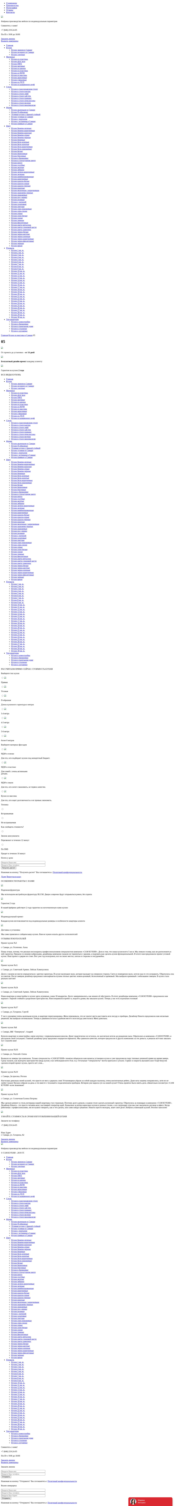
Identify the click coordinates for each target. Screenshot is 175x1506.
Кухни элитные (18, 54)
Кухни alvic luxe (18, 61)
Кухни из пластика (19, 59)
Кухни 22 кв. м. (18, 299)
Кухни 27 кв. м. (18, 310)
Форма (9, 107)
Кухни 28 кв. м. (18, 312)
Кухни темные (17, 220)
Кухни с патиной (18, 202)
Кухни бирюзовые (19, 154)
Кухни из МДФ (18, 73)
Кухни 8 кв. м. (17, 266)
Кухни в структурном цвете (23, 160)
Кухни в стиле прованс (21, 98)
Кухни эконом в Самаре (21, 50)
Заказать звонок (8, 39)
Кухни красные (18, 188)
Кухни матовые (18, 66)
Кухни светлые (17, 206)
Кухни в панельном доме (22, 326)
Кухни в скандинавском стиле (24, 89)
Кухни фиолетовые (19, 223)
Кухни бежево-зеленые (21, 128)
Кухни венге (16, 163)
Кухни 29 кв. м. (18, 315)
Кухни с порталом (19, 119)
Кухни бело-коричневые (22, 147)
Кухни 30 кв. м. (18, 317)
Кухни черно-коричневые (22, 239)
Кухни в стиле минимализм (23, 105)
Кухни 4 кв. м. (17, 257)
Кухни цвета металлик (21, 225)
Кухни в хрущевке (19, 331)
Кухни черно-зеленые (20, 236)
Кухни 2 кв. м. (17, 253)
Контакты (10, 12)
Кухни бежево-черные (21, 137)
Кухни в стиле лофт (20, 94)
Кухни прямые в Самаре (22, 124)
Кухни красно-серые (20, 183)
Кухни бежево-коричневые (23, 130)
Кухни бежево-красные (21, 133)
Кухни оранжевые (19, 195)
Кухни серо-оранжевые (21, 209)
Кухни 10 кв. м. (18, 271)
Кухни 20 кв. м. (18, 294)
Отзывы (9, 10)
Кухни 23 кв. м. (18, 301)
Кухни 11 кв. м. (18, 273)
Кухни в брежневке (19, 158)
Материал (10, 57)
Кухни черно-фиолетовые (22, 241)
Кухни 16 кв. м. (18, 285)
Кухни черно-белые (19, 232)
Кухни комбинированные (22, 177)
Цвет (8, 126)
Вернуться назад (14, 877)
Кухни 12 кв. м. (18, 276)
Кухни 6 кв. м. (17, 262)
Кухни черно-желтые (20, 234)
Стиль (9, 87)
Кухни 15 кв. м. (18, 282)
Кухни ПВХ (16, 64)
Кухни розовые (18, 200)
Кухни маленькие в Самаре (23, 110)
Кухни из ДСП (17, 82)
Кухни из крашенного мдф (23, 84)
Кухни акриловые (19, 78)
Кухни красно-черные (20, 186)
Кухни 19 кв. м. (18, 292)
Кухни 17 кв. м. (18, 287)
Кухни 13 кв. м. (18, 278)
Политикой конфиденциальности (67, 872)
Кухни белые (17, 151)
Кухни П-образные (19, 112)
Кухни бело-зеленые (20, 142)
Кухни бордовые (18, 156)
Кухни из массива (19, 75)
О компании (11, 3)
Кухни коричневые (19, 179)
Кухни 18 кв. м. (18, 289)
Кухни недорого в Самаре (22, 52)
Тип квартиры (12, 319)
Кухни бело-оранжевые (21, 149)
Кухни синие (17, 218)
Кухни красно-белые (20, 181)
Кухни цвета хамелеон (21, 230)
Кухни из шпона (18, 68)
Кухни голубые (18, 165)
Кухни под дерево (19, 197)
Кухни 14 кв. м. (18, 280)
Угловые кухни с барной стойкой (25, 114)
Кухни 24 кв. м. (18, 303)
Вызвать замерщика (9, 41)
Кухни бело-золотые (20, 144)
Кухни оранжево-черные (22, 193)
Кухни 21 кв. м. (18, 296)
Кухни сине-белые (19, 216)
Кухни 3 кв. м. (17, 255)
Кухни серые (17, 213)
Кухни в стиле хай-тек (21, 96)
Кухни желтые (17, 167)
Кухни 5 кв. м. (17, 259)
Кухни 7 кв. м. (17, 264)
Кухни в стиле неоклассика (23, 101)
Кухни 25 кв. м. (18, 306)
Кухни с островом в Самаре (23, 121)
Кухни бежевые (18, 140)
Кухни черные (17, 243)
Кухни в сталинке (19, 329)
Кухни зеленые (17, 174)
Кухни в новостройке (20, 322)
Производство (12, 5)
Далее (3, 877)
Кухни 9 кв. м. (17, 269)
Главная (9, 45)
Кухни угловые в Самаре (22, 117)
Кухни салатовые (18, 204)
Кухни (9, 48)
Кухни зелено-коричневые (22, 172)
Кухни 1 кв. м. (17, 250)
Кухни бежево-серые (20, 135)
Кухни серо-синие (19, 211)
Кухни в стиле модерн (21, 103)
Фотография (11, 8)
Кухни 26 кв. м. (18, 308)
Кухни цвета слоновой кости (24, 227)
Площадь (10, 248)
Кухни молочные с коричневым (25, 190)
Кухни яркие (16, 246)
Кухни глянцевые (19, 80)
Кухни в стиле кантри (20, 91)
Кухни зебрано (17, 170)
